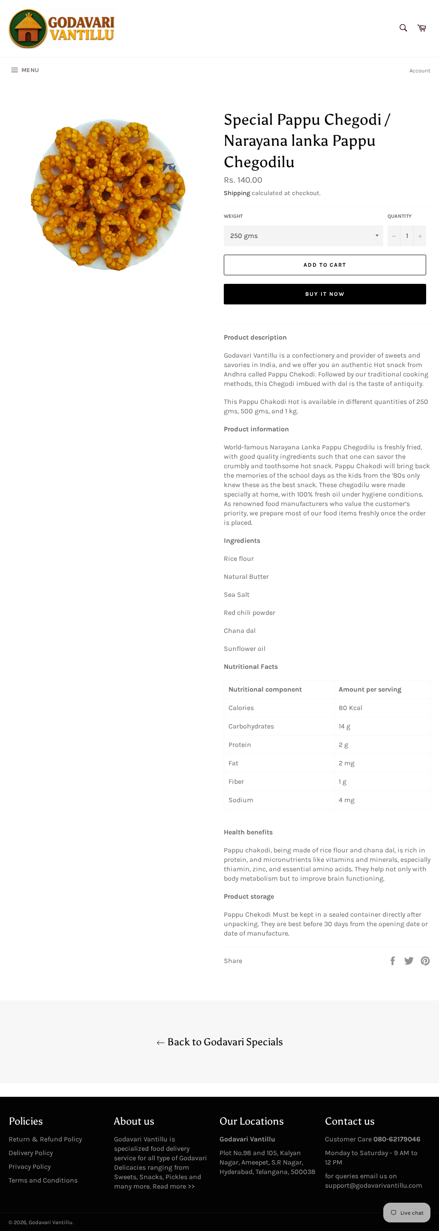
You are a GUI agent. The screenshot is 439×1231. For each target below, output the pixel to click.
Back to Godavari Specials (224, 1041)
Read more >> (174, 1186)
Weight (233, 216)
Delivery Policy (31, 1153)
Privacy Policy (30, 1166)
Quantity (400, 216)
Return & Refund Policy (45, 1139)
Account (419, 70)
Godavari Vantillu (50, 1222)
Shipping (237, 193)
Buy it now (325, 294)
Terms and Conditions (43, 1180)
